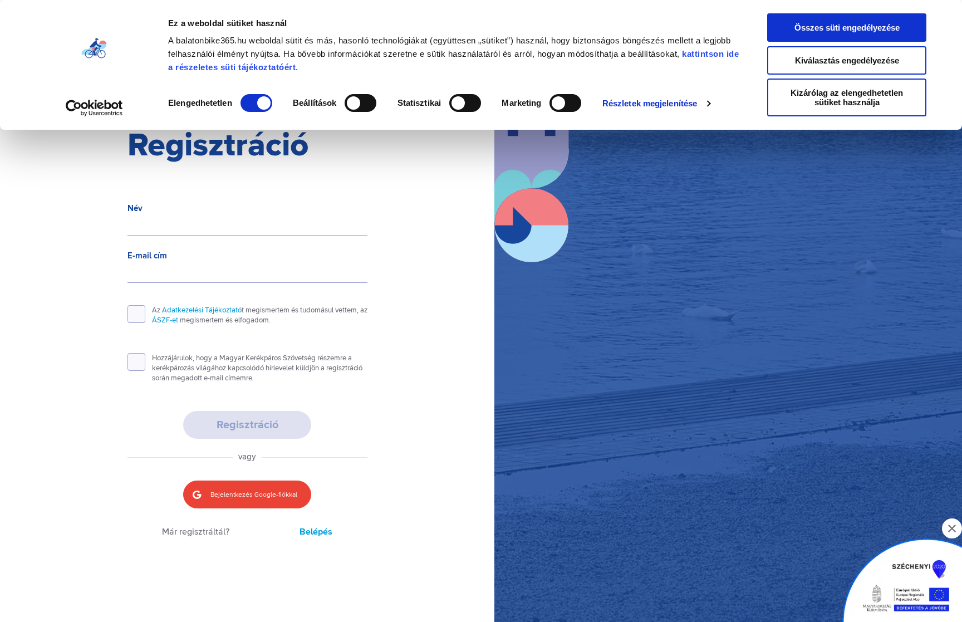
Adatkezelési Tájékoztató (202, 310)
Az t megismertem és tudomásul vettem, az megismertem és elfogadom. (259, 315)
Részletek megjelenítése (649, 103)
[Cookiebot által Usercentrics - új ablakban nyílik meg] (94, 108)
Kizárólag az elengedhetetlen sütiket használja (847, 97)
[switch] (360, 103)
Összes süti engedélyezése (847, 27)
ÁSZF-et (165, 320)
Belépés (316, 532)
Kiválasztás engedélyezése (847, 60)
